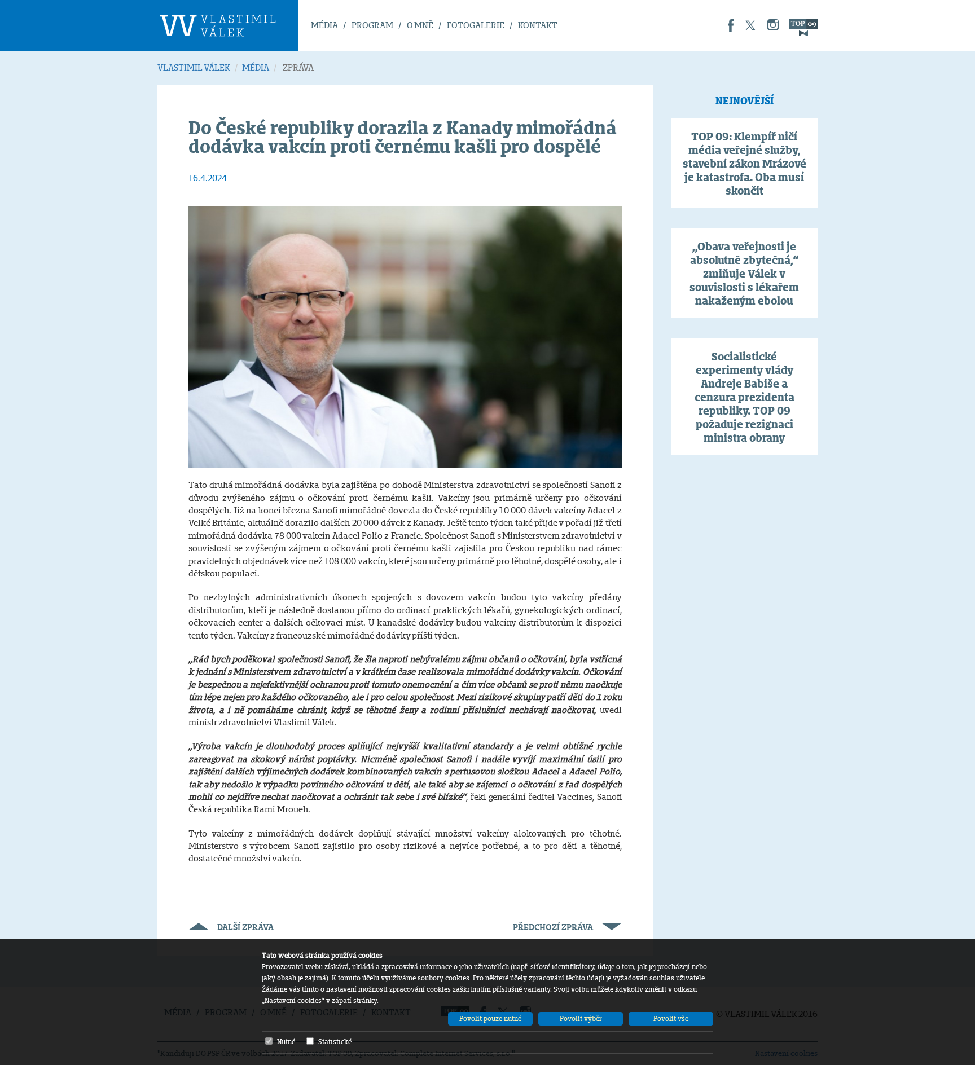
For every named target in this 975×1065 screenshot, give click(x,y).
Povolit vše (670, 1018)
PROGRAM (372, 25)
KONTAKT (537, 25)
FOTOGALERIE (475, 25)
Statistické (335, 1041)
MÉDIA (324, 25)
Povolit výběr (581, 1018)
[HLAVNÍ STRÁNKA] (227, 25)
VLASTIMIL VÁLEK (193, 67)
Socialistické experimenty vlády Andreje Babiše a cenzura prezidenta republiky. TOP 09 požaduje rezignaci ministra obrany (744, 397)
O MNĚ (420, 25)
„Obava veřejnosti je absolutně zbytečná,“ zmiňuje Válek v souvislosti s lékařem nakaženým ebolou (744, 273)
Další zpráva (245, 927)
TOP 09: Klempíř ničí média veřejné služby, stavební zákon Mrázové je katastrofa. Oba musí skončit (744, 163)
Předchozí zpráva (553, 927)
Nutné (286, 1041)
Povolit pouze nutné (490, 1018)
